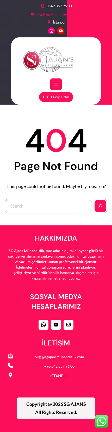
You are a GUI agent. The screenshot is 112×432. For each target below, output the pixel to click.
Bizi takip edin (56, 97)
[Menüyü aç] (56, 84)
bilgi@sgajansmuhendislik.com (59, 14)
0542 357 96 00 (59, 6)
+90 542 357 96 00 (59, 366)
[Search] (100, 206)
